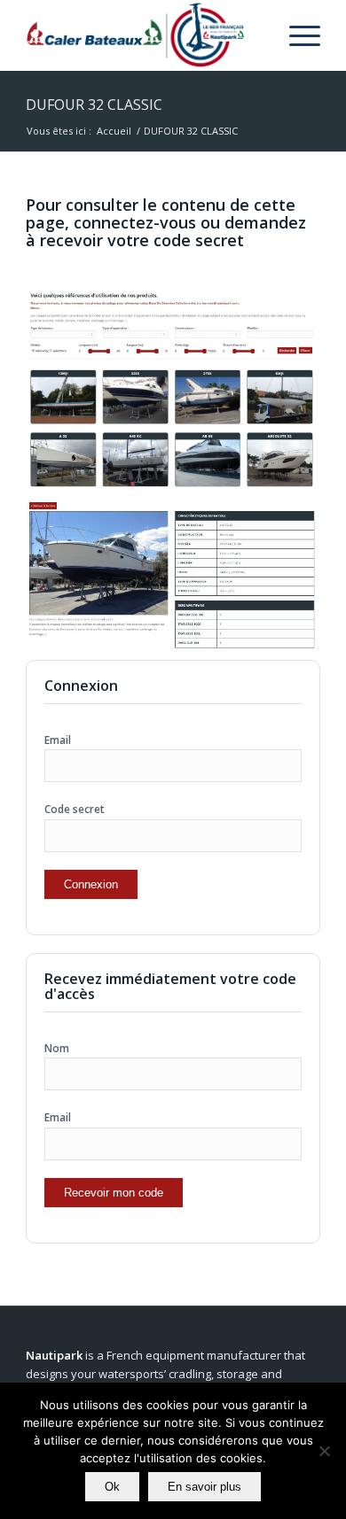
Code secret (74, 809)
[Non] (324, 1451)
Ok (112, 1486)
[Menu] (295, 35)
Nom (56, 1048)
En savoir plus (204, 1486)
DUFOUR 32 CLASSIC (94, 104)
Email (57, 740)
